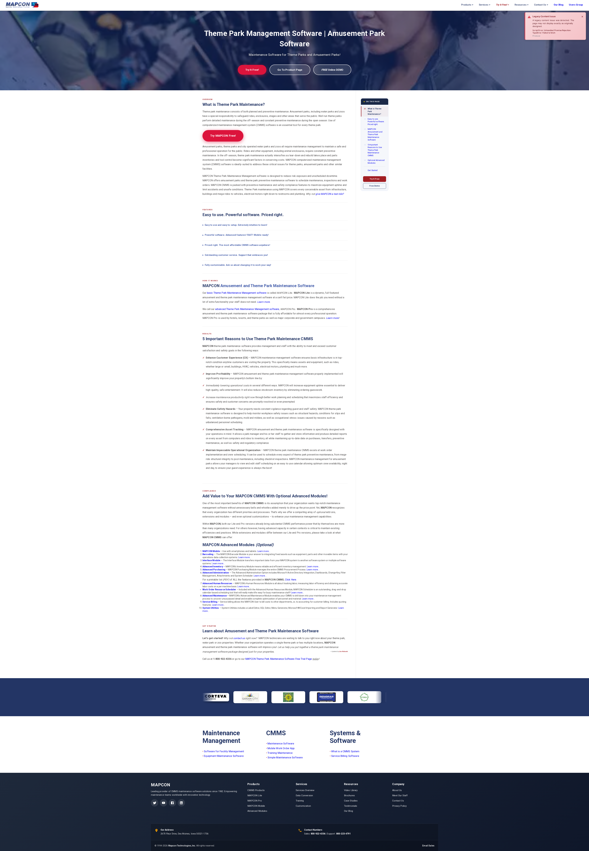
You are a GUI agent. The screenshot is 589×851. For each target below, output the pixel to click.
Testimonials (350, 806)
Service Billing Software (345, 755)
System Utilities (210, 608)
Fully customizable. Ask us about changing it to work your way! (238, 265)
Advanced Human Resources (217, 583)
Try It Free (375, 179)
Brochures (349, 795)
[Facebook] (172, 803)
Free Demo (374, 186)
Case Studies (351, 800)
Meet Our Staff (400, 795)
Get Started (371, 170)
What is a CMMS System (345, 751)
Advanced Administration (215, 572)
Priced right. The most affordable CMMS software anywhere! (237, 245)
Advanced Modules (257, 811)
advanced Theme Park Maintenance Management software (247, 309)
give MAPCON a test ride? (330, 193)
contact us (239, 638)
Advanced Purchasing (213, 569)
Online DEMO (332, 69)
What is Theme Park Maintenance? (372, 111)
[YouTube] (163, 803)
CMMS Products (256, 790)
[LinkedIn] (181, 803)
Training (300, 800)
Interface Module (211, 560)
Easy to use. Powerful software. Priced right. (374, 121)
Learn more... (263, 551)
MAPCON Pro (254, 800)
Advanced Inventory (212, 566)
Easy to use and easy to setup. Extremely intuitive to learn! (236, 225)
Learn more (263, 301)
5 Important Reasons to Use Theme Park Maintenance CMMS (373, 149)
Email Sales (428, 845)
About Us (397, 790)
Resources (520, 4)
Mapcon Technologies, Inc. (182, 845)
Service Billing (209, 602)
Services (483, 4)
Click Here (290, 579)
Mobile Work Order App (281, 748)
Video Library (351, 790)
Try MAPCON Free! (223, 135)
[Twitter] (154, 803)
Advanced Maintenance (214, 595)
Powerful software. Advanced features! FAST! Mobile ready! (237, 235)
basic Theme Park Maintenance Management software (236, 292)
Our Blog (348, 811)
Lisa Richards (343, 651)
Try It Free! (252, 69)
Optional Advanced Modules (374, 161)
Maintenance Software (281, 743)
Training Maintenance (280, 752)
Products (466, 4)
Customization (303, 806)
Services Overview (305, 790)
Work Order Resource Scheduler (219, 589)
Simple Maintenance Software (285, 757)
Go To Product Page (289, 69)
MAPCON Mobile (211, 551)
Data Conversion (304, 795)
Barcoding (207, 554)
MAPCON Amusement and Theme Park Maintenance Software (373, 134)
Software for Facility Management (224, 751)
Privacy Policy (399, 806)
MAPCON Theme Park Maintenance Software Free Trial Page (278, 658)
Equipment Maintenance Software (224, 755)
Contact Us (540, 4)
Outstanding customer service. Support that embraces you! (236, 255)
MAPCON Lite (254, 795)
